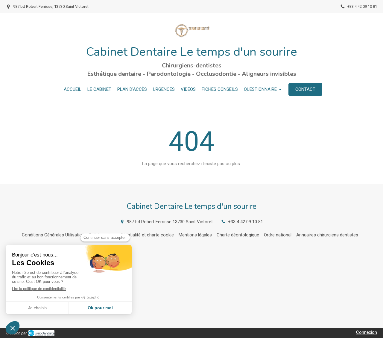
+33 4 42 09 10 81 (245, 221)
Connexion (366, 332)
